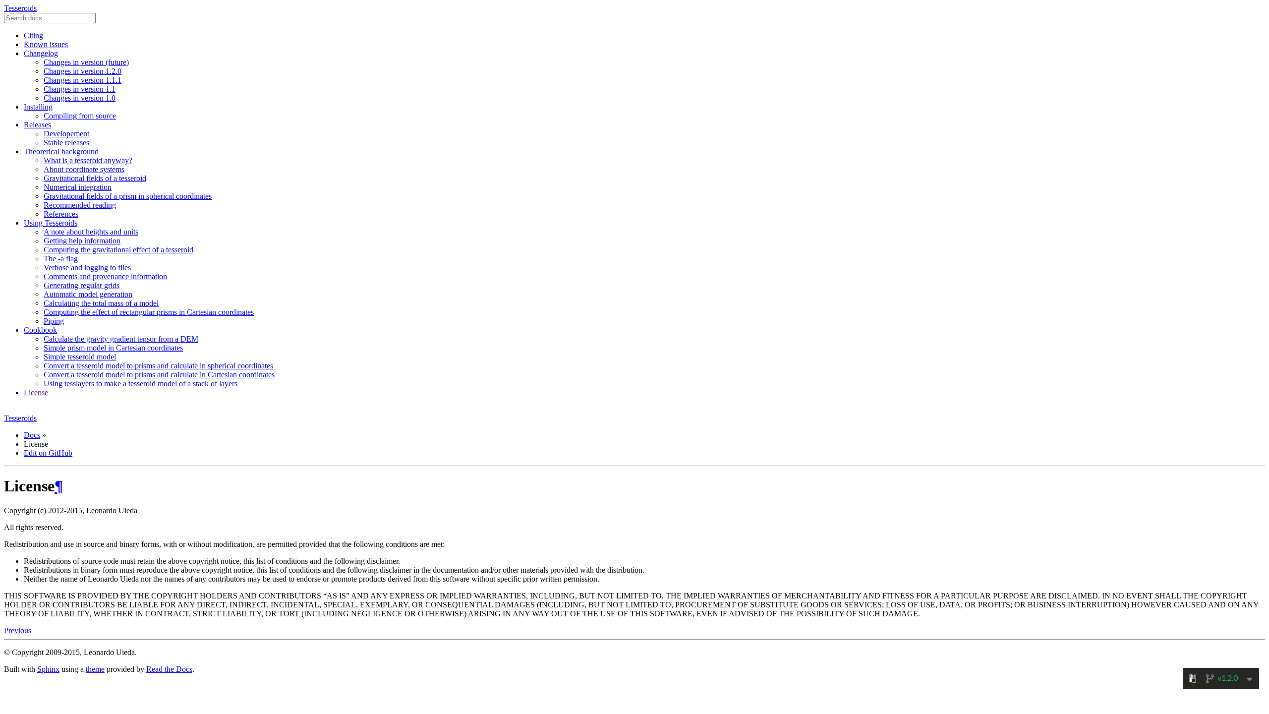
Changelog (41, 53)
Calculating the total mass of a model (101, 303)
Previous (17, 630)
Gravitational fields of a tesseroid (95, 178)
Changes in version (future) (86, 62)
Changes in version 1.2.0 (82, 71)
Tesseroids (20, 8)
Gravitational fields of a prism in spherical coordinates (128, 196)
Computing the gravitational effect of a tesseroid (118, 249)
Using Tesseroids (50, 223)
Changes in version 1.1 (79, 89)
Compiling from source (80, 116)
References (61, 214)
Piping (54, 321)
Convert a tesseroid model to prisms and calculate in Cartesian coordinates (159, 374)
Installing (38, 107)
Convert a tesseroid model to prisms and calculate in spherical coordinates (158, 365)
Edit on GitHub (48, 453)
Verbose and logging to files (87, 267)
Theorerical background (61, 151)
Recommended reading (80, 205)
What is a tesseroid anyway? (88, 160)
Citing (33, 35)
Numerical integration (78, 187)
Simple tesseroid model (80, 357)
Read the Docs (169, 669)
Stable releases (66, 142)
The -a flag (61, 258)
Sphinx (48, 669)
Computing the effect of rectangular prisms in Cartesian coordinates (149, 312)
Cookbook (40, 330)
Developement (66, 133)
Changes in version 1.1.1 (82, 80)
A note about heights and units (91, 232)
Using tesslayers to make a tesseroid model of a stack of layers (140, 383)
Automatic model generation (88, 294)
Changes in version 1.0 (79, 98)
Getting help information (82, 241)
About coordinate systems (84, 169)
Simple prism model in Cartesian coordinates (113, 348)
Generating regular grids (81, 285)
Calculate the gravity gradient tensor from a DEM (121, 339)
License (36, 392)
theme (95, 669)
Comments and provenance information (105, 276)
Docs (32, 435)
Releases (37, 124)
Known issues (46, 44)
